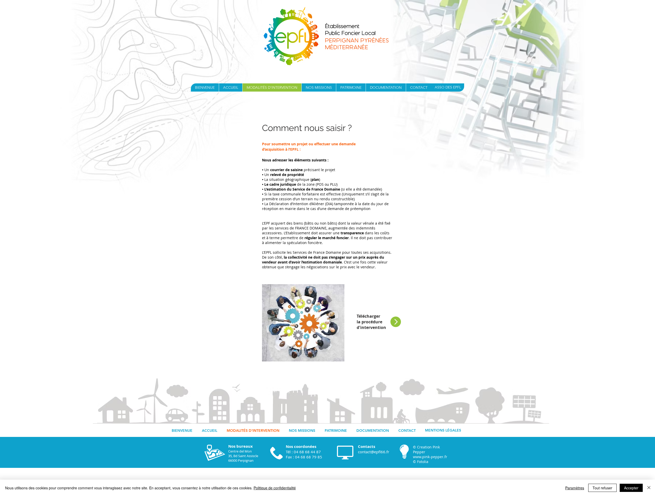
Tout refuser (602, 487)
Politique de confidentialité (275, 487)
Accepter (631, 487)
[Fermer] (649, 488)
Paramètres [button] (574, 487)
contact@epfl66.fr (373, 451)
